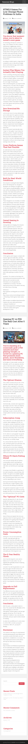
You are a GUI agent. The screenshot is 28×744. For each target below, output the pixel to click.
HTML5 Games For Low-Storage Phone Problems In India (13, 11)
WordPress (22, 742)
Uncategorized (6, 731)
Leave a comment (17, 18)
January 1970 (6, 720)
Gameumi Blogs (8, 2)
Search (5, 681)
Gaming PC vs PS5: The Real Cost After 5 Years (14, 321)
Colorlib (13, 742)
